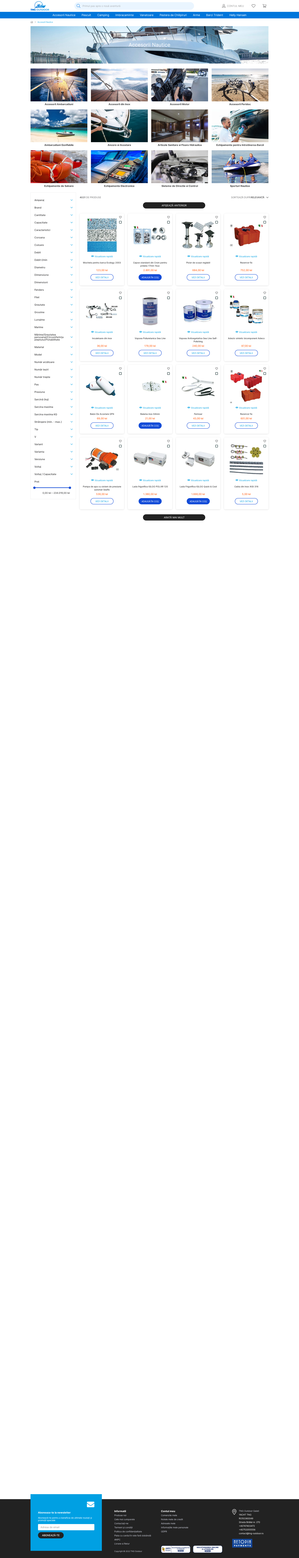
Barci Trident (214, 15)
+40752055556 (247, 1529)
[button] (53, 200)
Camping (103, 15)
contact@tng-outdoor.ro (251, 1533)
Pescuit (86, 15)
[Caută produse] (78, 6)
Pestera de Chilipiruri (173, 15)
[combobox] (134, 6)
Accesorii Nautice (63, 15)
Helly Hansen (238, 15)
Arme (196, 15)
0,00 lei (47, 493)
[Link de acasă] (32, 22)
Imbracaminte (124, 15)
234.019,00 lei (61, 493)
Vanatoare (146, 15)
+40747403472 (247, 1526)
